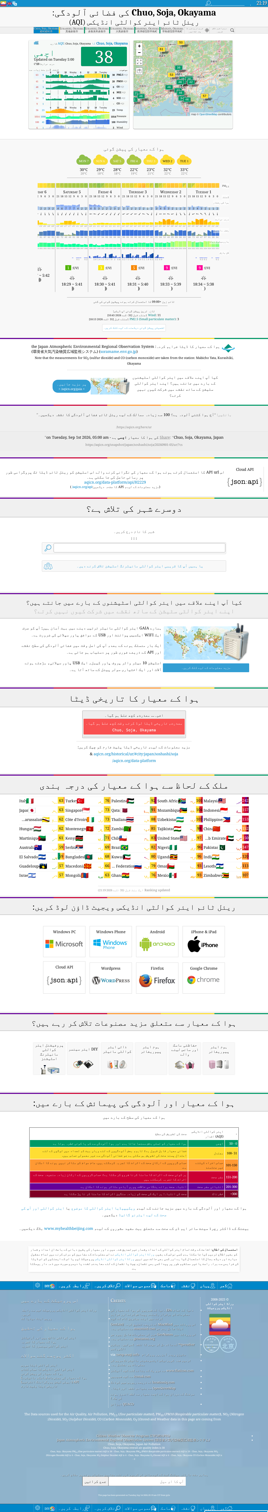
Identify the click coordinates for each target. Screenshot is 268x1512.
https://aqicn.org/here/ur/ (134, 427)
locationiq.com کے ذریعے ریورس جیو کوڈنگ (143, 1382)
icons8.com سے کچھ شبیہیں (131, 1376)
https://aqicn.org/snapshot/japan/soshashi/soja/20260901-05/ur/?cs (134, 444)
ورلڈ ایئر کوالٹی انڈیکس (134, 1254)
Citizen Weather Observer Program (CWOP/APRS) (133, 1436)
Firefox (157, 968)
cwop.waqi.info (127, 1354)
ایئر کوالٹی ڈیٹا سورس (39, 1365)
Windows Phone (111, 931)
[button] (161, 52)
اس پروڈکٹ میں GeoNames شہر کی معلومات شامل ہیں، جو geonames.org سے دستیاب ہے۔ (153, 1336)
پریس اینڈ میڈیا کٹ (36, 1318)
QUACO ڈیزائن (122, 1404)
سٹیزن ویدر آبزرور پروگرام (164, 1354)
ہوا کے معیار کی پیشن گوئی (42, 1373)
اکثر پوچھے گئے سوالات (48, 1355)
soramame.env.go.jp (118, 351)
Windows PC (64, 931)
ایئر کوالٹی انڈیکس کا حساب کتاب (47, 1369)
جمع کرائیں (95, 1481)
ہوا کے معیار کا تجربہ (38, 1342)
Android (157, 931)
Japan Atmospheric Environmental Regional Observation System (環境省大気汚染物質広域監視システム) (133, 1440)
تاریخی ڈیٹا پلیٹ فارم (39, 1386)
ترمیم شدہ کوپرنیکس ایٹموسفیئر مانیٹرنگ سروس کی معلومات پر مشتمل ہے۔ (151, 1362)
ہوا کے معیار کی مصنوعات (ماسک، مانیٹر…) (54, 1377)
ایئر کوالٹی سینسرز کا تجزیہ (44, 1346)
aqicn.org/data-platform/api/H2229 (115, 482)
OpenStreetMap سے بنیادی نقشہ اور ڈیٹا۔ (143, 1388)
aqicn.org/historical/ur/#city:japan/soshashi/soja (136, 753)
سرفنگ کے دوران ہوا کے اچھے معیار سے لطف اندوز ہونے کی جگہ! (152, 1396)
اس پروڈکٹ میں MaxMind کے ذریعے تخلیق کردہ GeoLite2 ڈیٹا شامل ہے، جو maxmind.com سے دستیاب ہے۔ (153, 1326)
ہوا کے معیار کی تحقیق (48, 1328)
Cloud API (64, 966)
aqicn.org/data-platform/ (134, 760)
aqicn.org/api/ (82, 487)
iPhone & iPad (203, 931)
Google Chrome (204, 968)
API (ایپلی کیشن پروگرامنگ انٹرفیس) (50, 1382)
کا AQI (93, 43)
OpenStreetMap (208, 114)
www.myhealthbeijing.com (68, 1228)
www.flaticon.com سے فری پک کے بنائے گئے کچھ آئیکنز (152, 1370)
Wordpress (110, 968)
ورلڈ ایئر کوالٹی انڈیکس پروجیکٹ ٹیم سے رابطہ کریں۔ (59, 1312)
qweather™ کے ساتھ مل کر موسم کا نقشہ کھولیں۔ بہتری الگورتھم (153, 1346)
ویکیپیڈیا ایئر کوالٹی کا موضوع (103, 1208)
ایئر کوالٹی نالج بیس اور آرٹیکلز (48, 1337)
